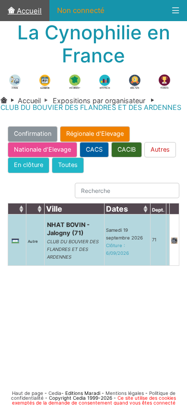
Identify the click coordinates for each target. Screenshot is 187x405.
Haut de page (27, 393)
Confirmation (32, 133)
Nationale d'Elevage (42, 149)
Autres (160, 149)
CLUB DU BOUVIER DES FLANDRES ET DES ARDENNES (73, 249)
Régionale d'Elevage (95, 133)
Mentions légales (124, 393)
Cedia (54, 393)
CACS (94, 149)
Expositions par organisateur (105, 100)
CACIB (126, 149)
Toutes (68, 164)
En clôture (28, 164)
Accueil (28, 10)
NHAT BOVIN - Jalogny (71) (68, 229)
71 (154, 239)
